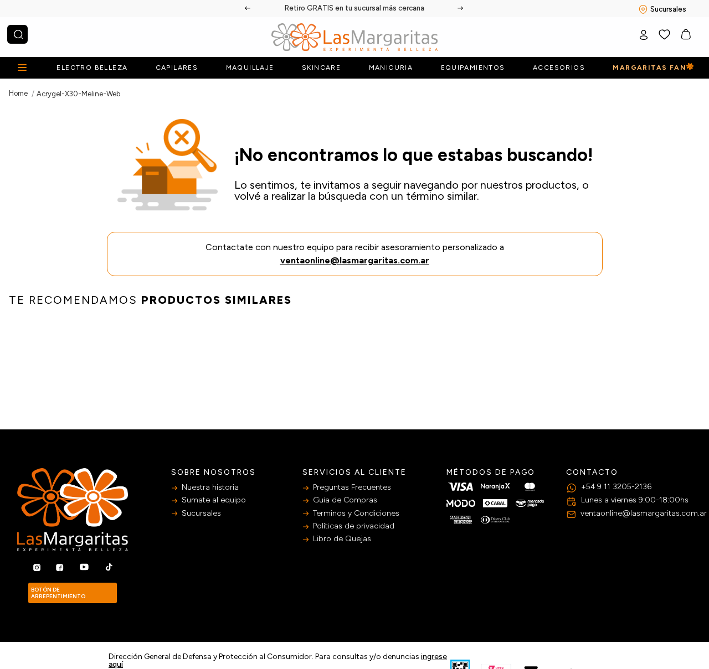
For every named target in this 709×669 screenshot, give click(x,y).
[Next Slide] (461, 8)
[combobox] (17, 34)
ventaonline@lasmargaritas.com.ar (354, 260)
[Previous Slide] (248, 8)
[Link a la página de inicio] (18, 93)
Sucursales (668, 9)
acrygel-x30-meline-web (78, 94)
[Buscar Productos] (18, 34)
